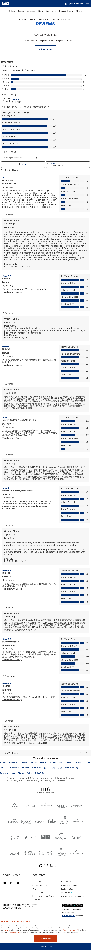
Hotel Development (69, 885)
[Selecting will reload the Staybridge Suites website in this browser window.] (45, 853)
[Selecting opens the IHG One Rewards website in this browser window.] (45, 866)
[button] (87, 4)
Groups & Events (66, 11)
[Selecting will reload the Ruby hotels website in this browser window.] (52, 821)
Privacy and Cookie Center (43, 896)
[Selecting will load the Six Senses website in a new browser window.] (14, 805)
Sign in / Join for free (75, 4)
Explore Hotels (67, 889)
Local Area (51, 11)
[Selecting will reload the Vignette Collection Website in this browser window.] (61, 805)
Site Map (36, 899)
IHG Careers (66, 882)
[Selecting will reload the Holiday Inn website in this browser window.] (61, 837)
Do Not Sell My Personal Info (72, 896)
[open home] (3, 779)
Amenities (31, 11)
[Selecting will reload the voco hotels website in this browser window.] (39, 821)
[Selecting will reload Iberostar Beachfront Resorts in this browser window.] (78, 821)
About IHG (36, 882)
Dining (40, 11)
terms (6, 930)
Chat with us (37, 889)
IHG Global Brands (39, 885)
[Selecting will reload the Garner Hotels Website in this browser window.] (76, 837)
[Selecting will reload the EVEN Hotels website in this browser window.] (30, 837)
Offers (12, 11)
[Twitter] (11, 883)
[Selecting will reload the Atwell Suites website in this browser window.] (30, 853)
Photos (79, 11)
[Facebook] (5, 883)
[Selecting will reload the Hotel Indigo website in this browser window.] (13, 821)
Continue (45, 938)
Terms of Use (37, 892)
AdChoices (65, 892)
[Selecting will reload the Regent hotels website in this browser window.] (30, 805)
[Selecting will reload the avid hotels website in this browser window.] (14, 853)
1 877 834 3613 (28, 907)
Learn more (68, 915)
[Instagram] (17, 883)
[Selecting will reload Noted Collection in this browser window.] (26, 821)
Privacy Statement (14, 932)
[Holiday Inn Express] (5, 3)
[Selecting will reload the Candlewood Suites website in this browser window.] (76, 853)
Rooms (21, 11)
